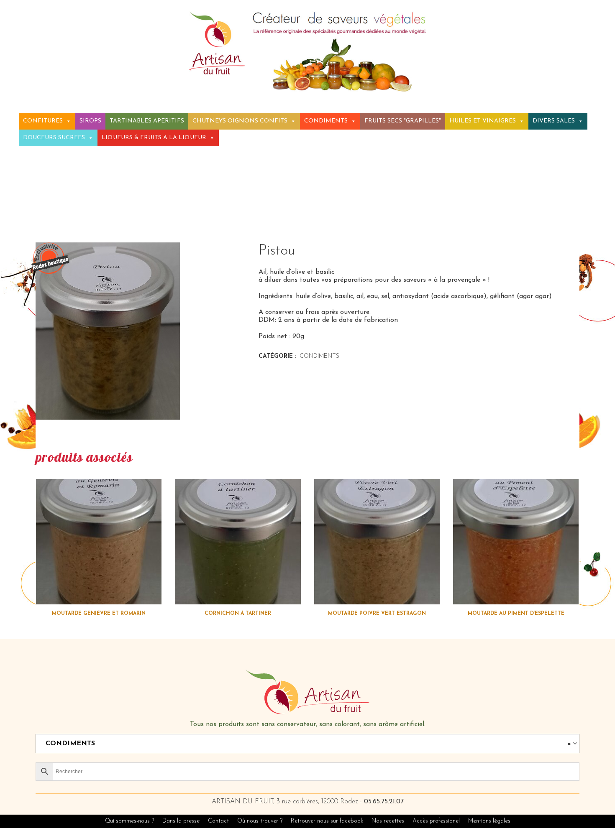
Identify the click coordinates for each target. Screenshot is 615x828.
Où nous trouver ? (259, 821)
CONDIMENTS (326, 121)
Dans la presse (181, 821)
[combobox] (307, 743)
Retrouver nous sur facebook (328, 821)
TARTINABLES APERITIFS (147, 121)
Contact (218, 821)
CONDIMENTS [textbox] (305, 743)
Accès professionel (436, 821)
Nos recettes (389, 821)
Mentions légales (489, 821)
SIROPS (90, 121)
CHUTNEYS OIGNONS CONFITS (239, 121)
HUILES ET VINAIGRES (482, 121)
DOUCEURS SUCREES (54, 138)
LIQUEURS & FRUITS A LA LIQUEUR (154, 138)
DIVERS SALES (554, 121)
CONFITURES (43, 121)
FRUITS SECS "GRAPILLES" (402, 121)
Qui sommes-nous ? (129, 821)
